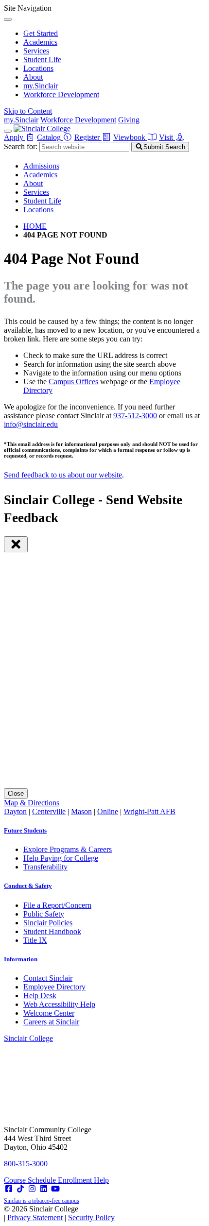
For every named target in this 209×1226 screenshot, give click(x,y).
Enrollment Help (83, 1180)
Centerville (49, 811)
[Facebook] (9, 1189)
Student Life (42, 59)
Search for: (20, 146)
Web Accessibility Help (59, 1004)
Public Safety (43, 914)
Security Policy (91, 1217)
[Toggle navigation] (8, 131)
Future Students (25, 830)
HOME (35, 226)
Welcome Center (48, 1013)
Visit (167, 137)
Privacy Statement (35, 1217)
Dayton (15, 811)
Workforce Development (61, 94)
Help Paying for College (60, 858)
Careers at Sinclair (51, 1022)
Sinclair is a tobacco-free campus (41, 1200)
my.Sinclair (40, 86)
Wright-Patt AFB (149, 811)
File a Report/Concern (57, 905)
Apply (14, 137)
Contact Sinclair (47, 978)
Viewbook (130, 137)
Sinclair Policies (47, 923)
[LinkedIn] (44, 1189)
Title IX (35, 940)
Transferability (45, 867)
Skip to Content (28, 111)
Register (88, 137)
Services (36, 51)
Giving (128, 120)
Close (16, 793)
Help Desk (39, 995)
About (33, 77)
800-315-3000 (26, 1163)
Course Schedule (31, 1180)
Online (107, 811)
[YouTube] (55, 1189)
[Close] (8, 19)
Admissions (41, 166)
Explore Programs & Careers (67, 849)
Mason (81, 811)
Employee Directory (54, 987)
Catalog (50, 137)
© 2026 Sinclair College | (59, 1213)
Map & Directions (31, 803)
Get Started (40, 33)
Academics (40, 42)
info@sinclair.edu (31, 424)
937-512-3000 (135, 415)
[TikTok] (20, 1189)
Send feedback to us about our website (63, 475)
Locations (38, 68)
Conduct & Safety (28, 885)
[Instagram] (32, 1189)
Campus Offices (73, 381)
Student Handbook (52, 931)
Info (20, 959)
